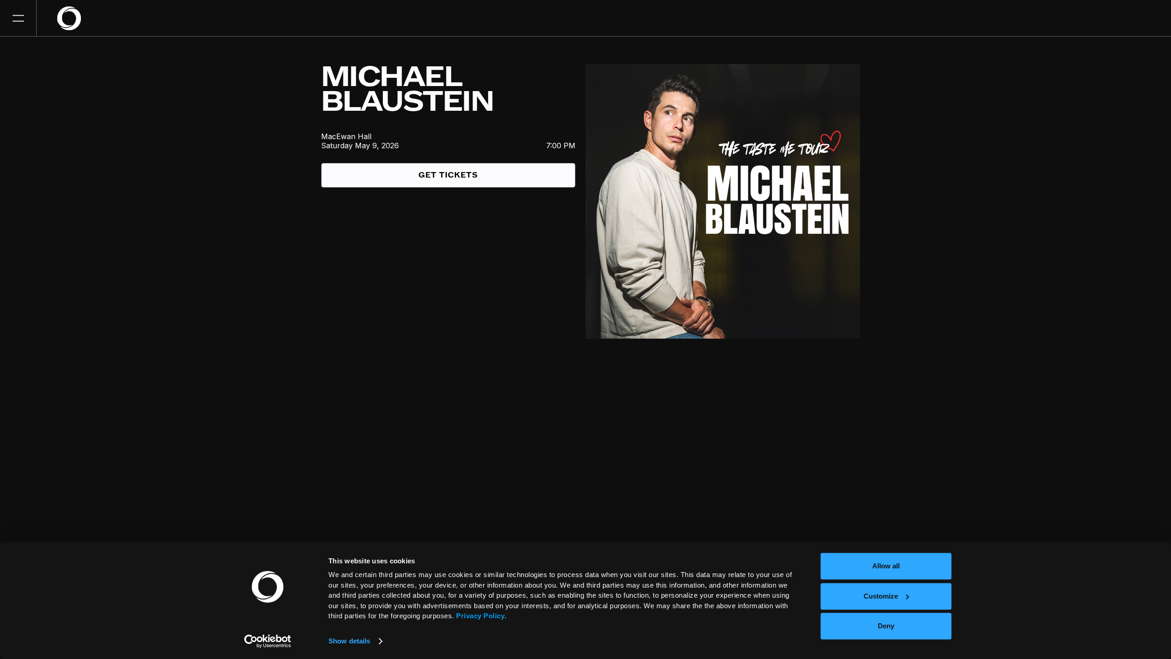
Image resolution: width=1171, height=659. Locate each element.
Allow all (886, 566)
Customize (881, 596)
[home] (74, 18)
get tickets (448, 175)
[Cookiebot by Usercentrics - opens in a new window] (268, 641)
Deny (886, 626)
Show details (349, 641)
